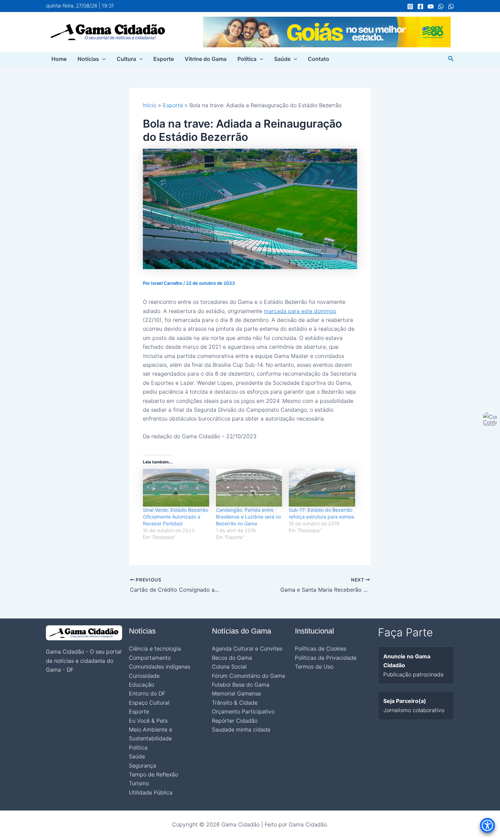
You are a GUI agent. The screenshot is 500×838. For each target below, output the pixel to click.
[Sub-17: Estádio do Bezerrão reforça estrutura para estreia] (322, 488)
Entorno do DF (147, 693)
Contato (318, 58)
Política (246, 58)
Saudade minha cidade (241, 729)
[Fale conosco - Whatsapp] (451, 6)
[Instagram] (410, 6)
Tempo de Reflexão (153, 774)
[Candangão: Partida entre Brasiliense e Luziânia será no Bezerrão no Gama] (249, 488)
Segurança (142, 765)
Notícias (88, 58)
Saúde (282, 58)
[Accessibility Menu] (487, 825)
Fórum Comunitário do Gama (248, 675)
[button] (102, 59)
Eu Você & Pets (148, 720)
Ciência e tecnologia (155, 648)
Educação (141, 684)
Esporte (163, 58)
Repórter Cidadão (234, 720)
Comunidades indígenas (159, 666)
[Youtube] (431, 6)
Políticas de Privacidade (325, 657)
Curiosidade (144, 675)
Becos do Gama (232, 657)
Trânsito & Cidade (234, 702)
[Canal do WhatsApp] (441, 6)
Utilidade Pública (150, 792)
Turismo (139, 783)
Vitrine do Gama (206, 58)
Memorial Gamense (236, 693)
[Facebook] (420, 6)
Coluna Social (229, 666)
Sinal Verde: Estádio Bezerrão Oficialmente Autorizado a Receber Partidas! (175, 516)
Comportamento (150, 657)
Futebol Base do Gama (240, 684)
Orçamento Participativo (243, 711)
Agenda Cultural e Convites (247, 648)
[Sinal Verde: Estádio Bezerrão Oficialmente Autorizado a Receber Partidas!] (176, 488)
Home (59, 58)
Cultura (126, 58)
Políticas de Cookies (320, 648)
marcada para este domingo (300, 311)
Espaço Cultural (149, 702)
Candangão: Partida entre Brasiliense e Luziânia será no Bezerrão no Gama (248, 516)
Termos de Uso (314, 666)
